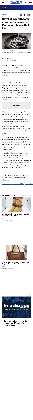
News (4, 15)
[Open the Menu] (2, 2)
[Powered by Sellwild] (28, 295)
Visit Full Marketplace (25, 195)
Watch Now (28, 2)
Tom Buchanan (8, 58)
